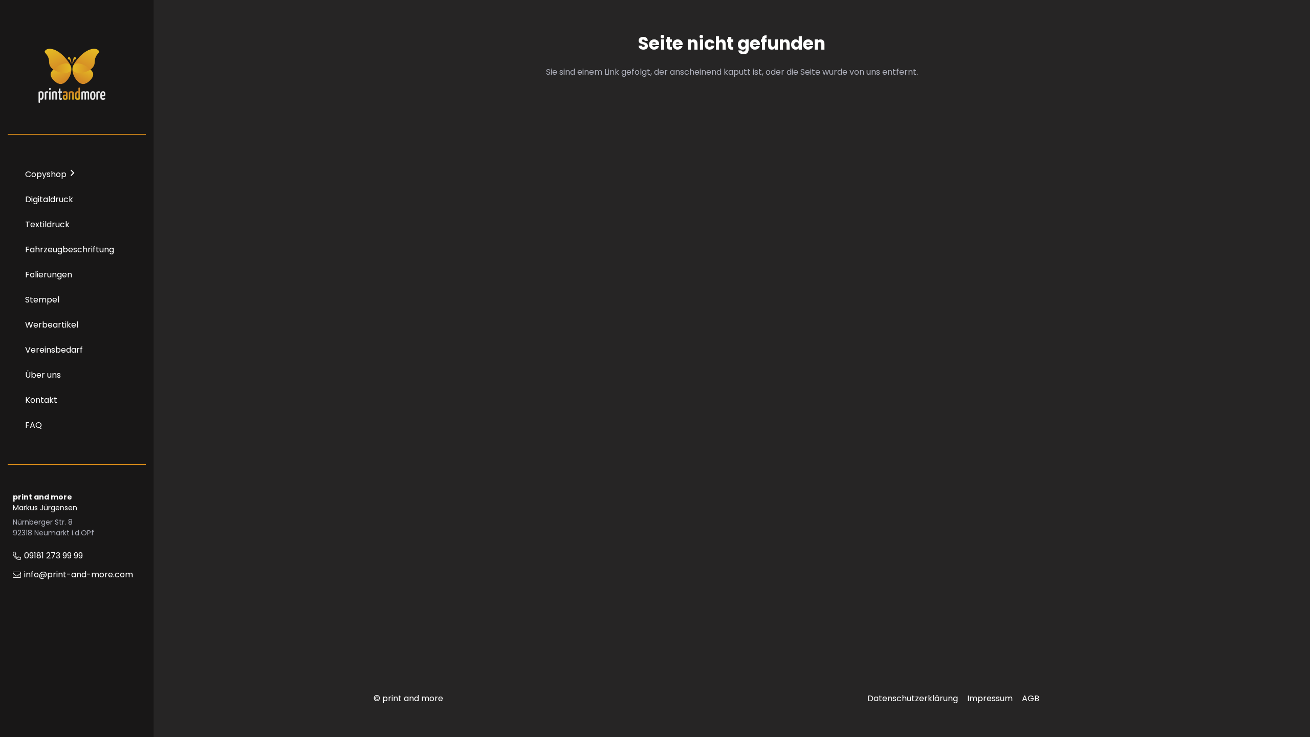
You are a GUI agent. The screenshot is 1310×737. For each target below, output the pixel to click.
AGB (1030, 698)
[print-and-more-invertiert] (72, 74)
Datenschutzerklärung (912, 698)
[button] (72, 173)
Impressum (990, 698)
